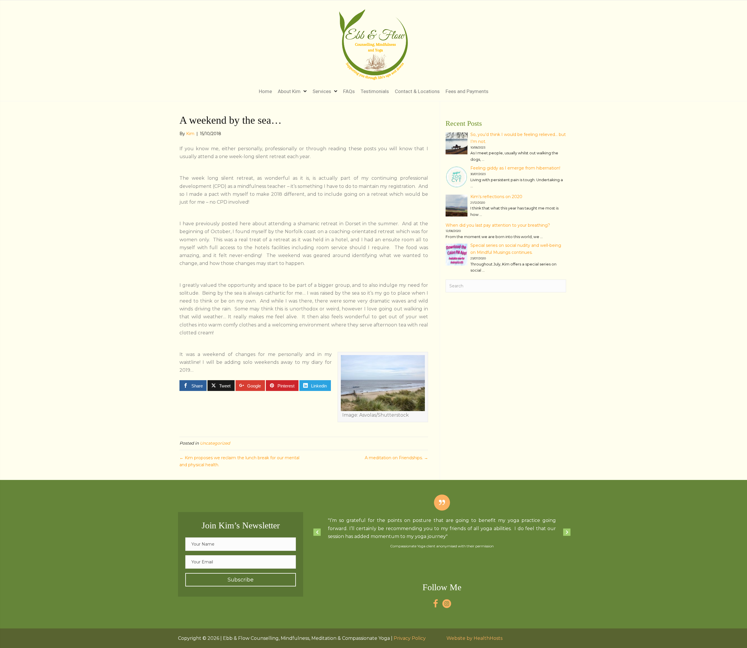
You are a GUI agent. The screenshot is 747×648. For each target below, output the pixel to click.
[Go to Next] (566, 532)
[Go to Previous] (317, 532)
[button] (240, 579)
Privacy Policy (410, 638)
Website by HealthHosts (474, 638)
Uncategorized (215, 443)
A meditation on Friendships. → (396, 457)
